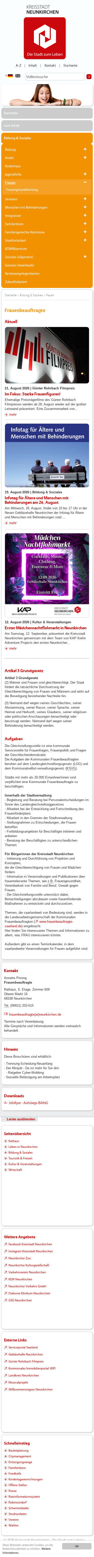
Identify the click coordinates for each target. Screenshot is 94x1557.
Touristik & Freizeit (20, 1158)
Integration (13, 216)
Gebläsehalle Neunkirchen (26, 1354)
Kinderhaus (13, 166)
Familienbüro (14, 224)
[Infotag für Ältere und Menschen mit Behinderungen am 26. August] (47, 455)
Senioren (11, 199)
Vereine (14, 1519)
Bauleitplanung (19, 1450)
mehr (13, 414)
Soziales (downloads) (19, 265)
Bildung (10, 150)
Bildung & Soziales (17, 138)
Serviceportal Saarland (23, 1347)
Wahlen (14, 1525)
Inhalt (33, 66)
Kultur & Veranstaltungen (25, 1164)
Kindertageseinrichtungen (26, 1479)
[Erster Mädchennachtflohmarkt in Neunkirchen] (47, 575)
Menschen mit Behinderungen (26, 208)
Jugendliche (13, 175)
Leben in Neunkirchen (23, 1147)
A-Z (18, 66)
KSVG (71, 768)
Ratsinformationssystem (24, 1496)
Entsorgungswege (20, 1462)
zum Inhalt (12, 126)
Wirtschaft (15, 1170)
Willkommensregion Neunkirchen (31, 1389)
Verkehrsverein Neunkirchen (27, 1272)
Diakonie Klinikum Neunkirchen (29, 1293)
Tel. (6, 1005)
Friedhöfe (15, 1473)
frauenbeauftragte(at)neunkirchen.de (35, 1014)
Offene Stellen (18, 1485)
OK (77, 1546)
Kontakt (50, 66)
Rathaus (14, 1141)
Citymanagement (20, 1456)
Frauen (10, 183)
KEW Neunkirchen (20, 1279)
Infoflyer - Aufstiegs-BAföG (28, 1103)
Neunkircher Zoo (20, 1258)
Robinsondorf (18, 1502)
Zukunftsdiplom (16, 282)
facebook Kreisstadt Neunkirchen (30, 1244)
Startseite (70, 66)
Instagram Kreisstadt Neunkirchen (31, 1251)
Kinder (9, 158)
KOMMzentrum (16, 249)
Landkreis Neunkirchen (24, 1375)
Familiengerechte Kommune (25, 232)
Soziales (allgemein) (19, 257)
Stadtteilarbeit (15, 241)
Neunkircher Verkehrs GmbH (27, 1286)
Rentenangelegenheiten (22, 274)
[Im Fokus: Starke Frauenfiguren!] (47, 355)
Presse (13, 1491)
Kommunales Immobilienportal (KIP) (32, 1368)
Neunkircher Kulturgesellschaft (29, 1265)
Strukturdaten (18, 1514)
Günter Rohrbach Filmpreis (26, 1361)
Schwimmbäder (19, 1508)
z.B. (51, 881)
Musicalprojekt (18, 1382)
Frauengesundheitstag (22, 190)
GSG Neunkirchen (20, 1300)
